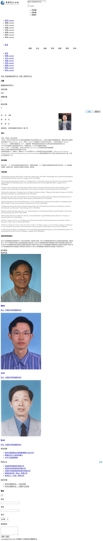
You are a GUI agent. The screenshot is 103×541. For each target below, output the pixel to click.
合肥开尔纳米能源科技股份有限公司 (18, 471)
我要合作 (97, 111)
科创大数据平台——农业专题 (15, 484)
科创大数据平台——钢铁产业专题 (17, 486)
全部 (100, 462)
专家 (9, 63)
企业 (9, 58)
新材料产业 (28, 76)
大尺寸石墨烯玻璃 (11, 457)
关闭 (3, 536)
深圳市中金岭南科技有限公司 (15, 468)
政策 (9, 65)
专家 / (3, 76)
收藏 (89, 111)
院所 (9, 68)
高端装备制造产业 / (12, 76)
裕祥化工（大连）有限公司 (14, 475)
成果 (9, 56)
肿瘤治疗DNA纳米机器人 (14, 455)
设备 (9, 61)
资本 (9, 70)
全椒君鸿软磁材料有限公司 (14, 466)
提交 (7, 536)
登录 (6, 45)
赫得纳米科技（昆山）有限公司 (16, 473)
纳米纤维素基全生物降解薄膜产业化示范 (19, 453)
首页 (9, 20)
